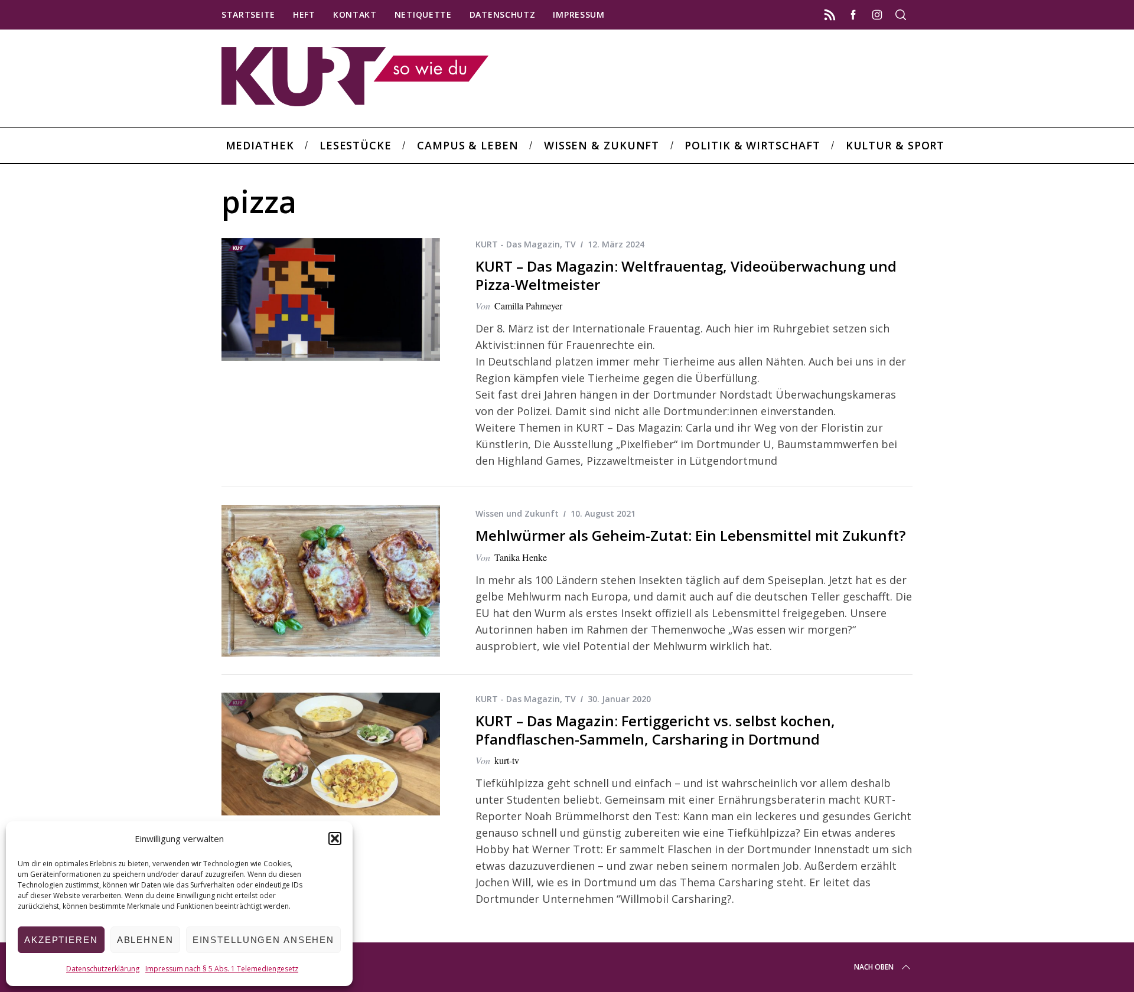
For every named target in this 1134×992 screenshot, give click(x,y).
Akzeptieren (61, 940)
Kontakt (355, 14)
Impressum (578, 14)
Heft (304, 14)
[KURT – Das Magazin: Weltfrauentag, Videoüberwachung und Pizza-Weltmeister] (330, 299)
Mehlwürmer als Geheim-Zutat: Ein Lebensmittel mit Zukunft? (690, 535)
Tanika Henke (520, 557)
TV (570, 244)
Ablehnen (145, 940)
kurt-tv (506, 760)
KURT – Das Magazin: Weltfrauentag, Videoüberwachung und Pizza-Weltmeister (686, 275)
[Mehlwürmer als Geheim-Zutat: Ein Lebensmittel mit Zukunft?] (330, 581)
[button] (335, 838)
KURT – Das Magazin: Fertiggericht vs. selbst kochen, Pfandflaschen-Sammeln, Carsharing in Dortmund (655, 730)
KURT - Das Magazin (517, 244)
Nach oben (874, 967)
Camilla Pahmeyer (528, 305)
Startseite (248, 14)
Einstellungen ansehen (263, 940)
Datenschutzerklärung (102, 969)
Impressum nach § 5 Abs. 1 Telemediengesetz (221, 969)
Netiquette (423, 14)
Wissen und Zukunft (517, 513)
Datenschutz (503, 14)
